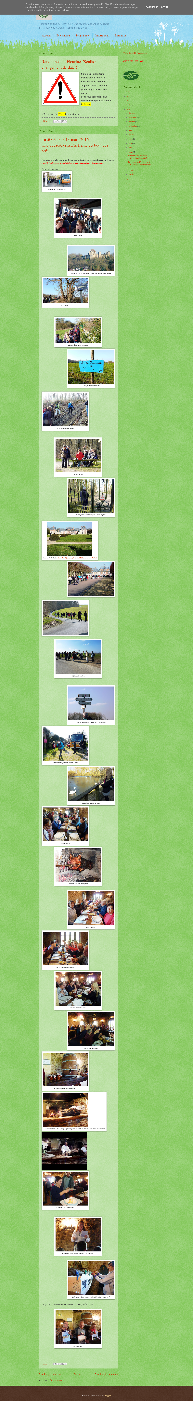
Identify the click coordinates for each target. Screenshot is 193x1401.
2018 (128, 100)
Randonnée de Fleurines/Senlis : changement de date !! (69, 64)
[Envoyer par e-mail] (54, 121)
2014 (128, 184)
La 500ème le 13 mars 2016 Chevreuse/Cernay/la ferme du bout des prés (75, 144)
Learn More (151, 7)
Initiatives (120, 35)
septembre (133, 126)
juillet (131, 134)
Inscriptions (102, 35)
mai (130, 143)
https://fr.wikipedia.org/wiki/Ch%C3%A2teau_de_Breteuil (77, 558)
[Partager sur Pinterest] (65, 121)
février (132, 169)
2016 (128, 109)
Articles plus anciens (106, 1374)
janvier (132, 174)
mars (131, 152)
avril (131, 147)
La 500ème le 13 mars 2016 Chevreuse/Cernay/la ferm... (140, 163)
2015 (128, 179)
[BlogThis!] (57, 121)
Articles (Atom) (56, 1380)
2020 (128, 92)
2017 (128, 105)
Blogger (108, 1395)
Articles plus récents (50, 1374)
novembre (133, 117)
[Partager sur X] (60, 121)
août (131, 130)
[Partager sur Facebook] (62, 121)
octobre (132, 121)
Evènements (63, 35)
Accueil (46, 35)
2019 (128, 96)
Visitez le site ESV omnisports (135, 53)
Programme (83, 35)
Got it (164, 7)
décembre (133, 113)
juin (130, 139)
